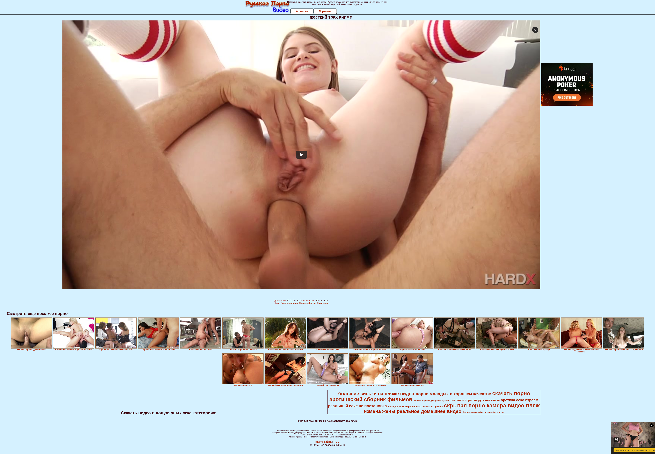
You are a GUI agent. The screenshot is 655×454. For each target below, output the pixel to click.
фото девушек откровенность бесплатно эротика (415, 406)
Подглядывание (289, 303)
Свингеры (322, 303)
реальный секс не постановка (357, 406)
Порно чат (325, 11)
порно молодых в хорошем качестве (453, 393)
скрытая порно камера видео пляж (492, 405)
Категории (302, 11)
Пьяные (303, 303)
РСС (337, 441)
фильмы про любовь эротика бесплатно (483, 412)
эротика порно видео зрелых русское (431, 400)
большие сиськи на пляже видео (376, 393)
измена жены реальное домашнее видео (412, 411)
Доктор (312, 303)
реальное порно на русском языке (475, 400)
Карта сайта (323, 441)
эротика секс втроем (519, 400)
